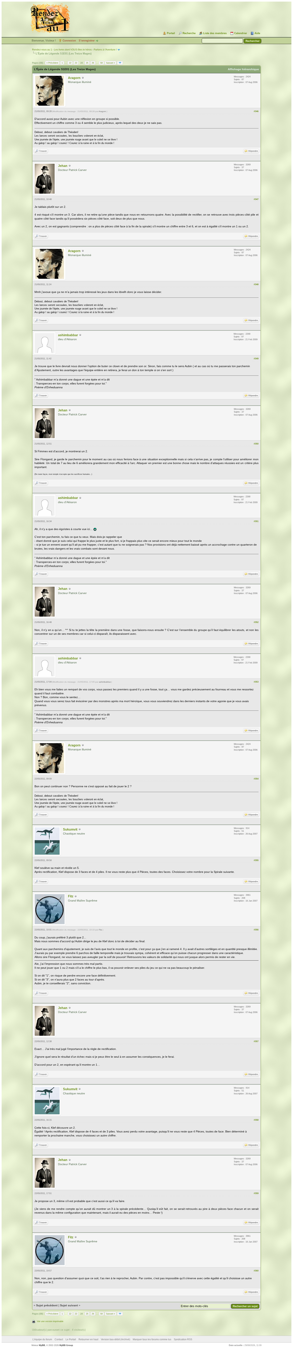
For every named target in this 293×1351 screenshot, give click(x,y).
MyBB (42, 1345)
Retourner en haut (88, 1339)
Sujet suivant (69, 1305)
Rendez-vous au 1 (42, 49)
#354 (256, 778)
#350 (256, 443)
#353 (256, 682)
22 (70, 63)
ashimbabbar (68, 335)
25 (87, 63)
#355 (256, 860)
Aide (257, 33)
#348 (256, 284)
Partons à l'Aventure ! (105, 49)
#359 (256, 1193)
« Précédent (52, 63)
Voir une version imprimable (50, 1321)
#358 (256, 1120)
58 (101, 63)
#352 (256, 622)
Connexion (69, 40)
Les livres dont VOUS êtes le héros (73, 49)
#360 (256, 1270)
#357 (256, 1041)
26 (93, 63)
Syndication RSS (183, 1339)
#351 (256, 521)
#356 (256, 929)
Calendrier (240, 33)
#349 (256, 358)
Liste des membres (215, 33)
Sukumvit (70, 829)
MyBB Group (66, 1345)
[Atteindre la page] (120, 63)
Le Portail (71, 1339)
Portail (171, 33)
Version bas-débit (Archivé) (115, 1339)
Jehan (62, 166)
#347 (256, 199)
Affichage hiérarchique (243, 69)
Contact (59, 1339)
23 (76, 63)
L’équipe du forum (42, 1339)
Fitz (70, 896)
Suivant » (110, 63)
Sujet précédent (47, 1305)
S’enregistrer (87, 40)
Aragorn (74, 78)
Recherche (189, 33)
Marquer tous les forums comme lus (152, 1339)
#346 (256, 111)
